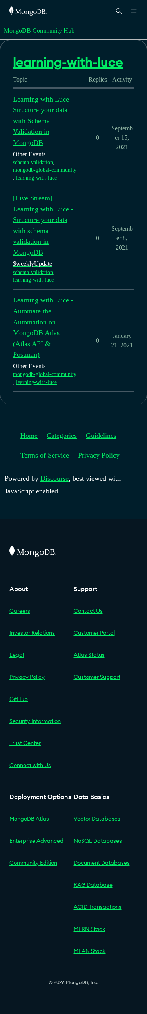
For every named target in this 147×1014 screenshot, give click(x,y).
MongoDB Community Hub (39, 30)
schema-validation (33, 162)
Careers (19, 610)
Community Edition (33, 862)
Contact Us (88, 610)
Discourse (54, 478)
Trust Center (25, 743)
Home (29, 435)
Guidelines (101, 435)
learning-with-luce (36, 178)
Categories (62, 435)
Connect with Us (30, 765)
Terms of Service (44, 455)
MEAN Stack (90, 951)
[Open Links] (134, 11)
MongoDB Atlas (29, 818)
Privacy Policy (99, 455)
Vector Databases (97, 818)
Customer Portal (94, 632)
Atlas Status (89, 654)
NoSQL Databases (98, 840)
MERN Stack (89, 928)
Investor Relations (32, 632)
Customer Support (97, 676)
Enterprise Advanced (36, 840)
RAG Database (93, 884)
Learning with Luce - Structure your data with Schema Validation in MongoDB (43, 120)
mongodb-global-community (44, 170)
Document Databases (102, 862)
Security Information (35, 721)
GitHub (18, 699)
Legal (16, 654)
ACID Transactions (98, 906)
